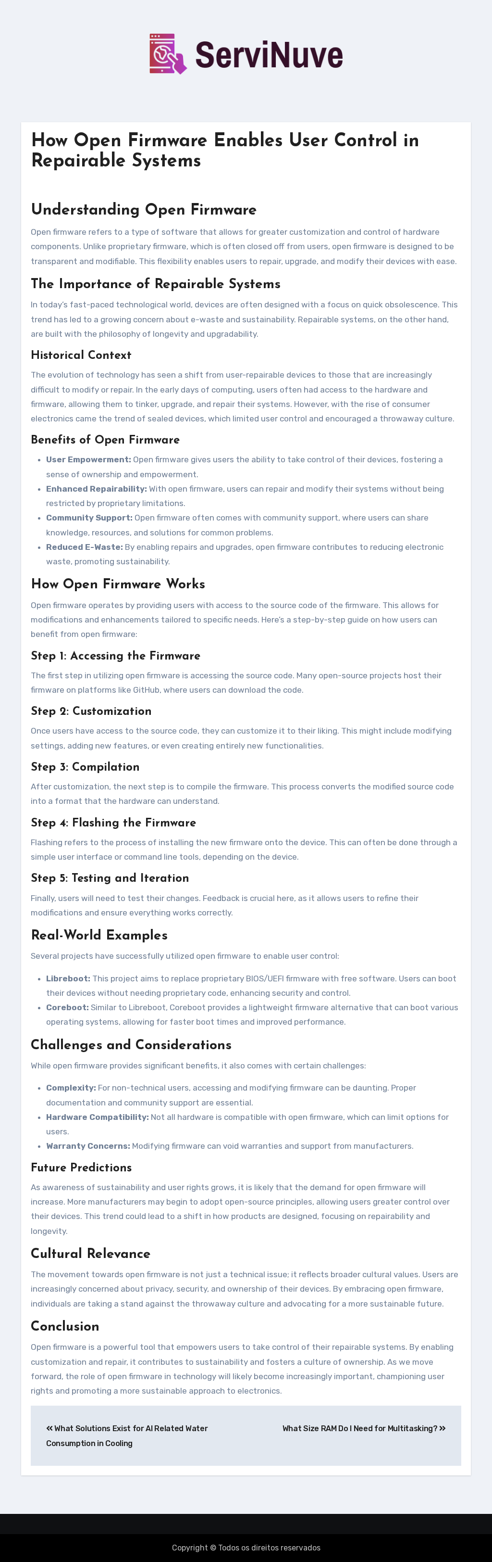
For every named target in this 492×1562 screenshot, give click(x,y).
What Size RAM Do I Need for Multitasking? (361, 1428)
